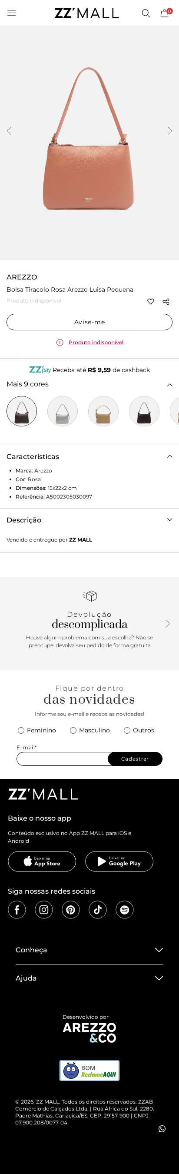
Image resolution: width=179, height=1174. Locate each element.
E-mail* (27, 747)
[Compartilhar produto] (166, 301)
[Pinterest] (71, 910)
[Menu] (12, 13)
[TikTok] (98, 910)
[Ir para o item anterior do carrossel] (9, 132)
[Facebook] (17, 910)
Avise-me (89, 322)
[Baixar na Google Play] (119, 861)
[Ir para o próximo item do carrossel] (170, 132)
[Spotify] (125, 910)
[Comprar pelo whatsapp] (162, 1129)
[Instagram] (44, 910)
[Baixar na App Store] (42, 861)
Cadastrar (135, 758)
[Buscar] (145, 13)
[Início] (86, 13)
